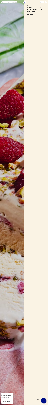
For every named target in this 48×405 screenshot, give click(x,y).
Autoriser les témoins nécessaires (6, 401)
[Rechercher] (46, 2)
